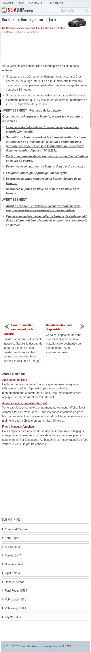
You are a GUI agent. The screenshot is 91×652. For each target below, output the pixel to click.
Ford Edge (11, 538)
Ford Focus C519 (16, 590)
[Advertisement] (45, 48)
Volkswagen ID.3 (15, 599)
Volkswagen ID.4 (15, 608)
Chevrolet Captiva (16, 529)
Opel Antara (12, 573)
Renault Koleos (14, 582)
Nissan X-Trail (14, 564)
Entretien (60, 28)
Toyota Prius (13, 617)
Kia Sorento (8, 28)
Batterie (8, 32)
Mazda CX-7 (13, 555)
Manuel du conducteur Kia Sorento (35, 28)
